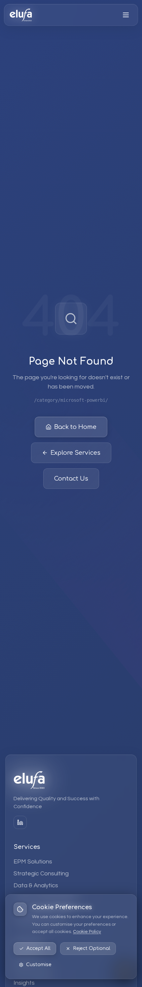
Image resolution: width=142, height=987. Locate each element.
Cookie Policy (87, 931)
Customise (39, 964)
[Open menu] (125, 15)
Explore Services (75, 452)
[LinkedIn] (20, 822)
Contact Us (71, 478)
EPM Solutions (33, 861)
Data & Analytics (36, 885)
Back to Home (75, 427)
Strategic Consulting (41, 873)
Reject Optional (91, 948)
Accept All (38, 948)
